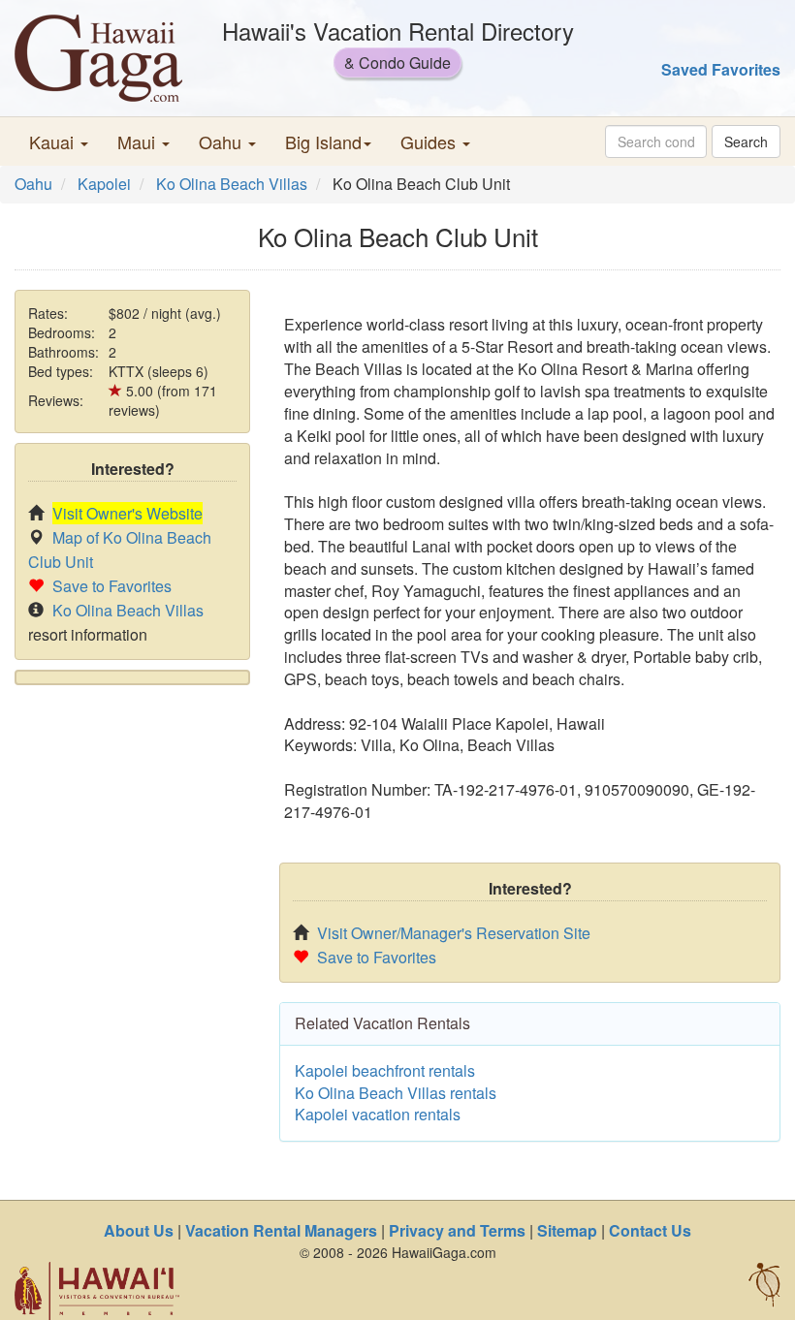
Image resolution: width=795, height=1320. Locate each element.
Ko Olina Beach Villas (231, 184)
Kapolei (104, 184)
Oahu (33, 184)
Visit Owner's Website (127, 513)
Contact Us (650, 1230)
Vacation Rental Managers (281, 1230)
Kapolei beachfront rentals (385, 1070)
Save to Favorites (112, 586)
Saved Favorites (720, 69)
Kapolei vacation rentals (378, 1114)
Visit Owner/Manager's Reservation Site (453, 933)
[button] (59, 141)
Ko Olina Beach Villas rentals (395, 1093)
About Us (139, 1230)
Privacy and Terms (457, 1230)
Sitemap (567, 1230)
